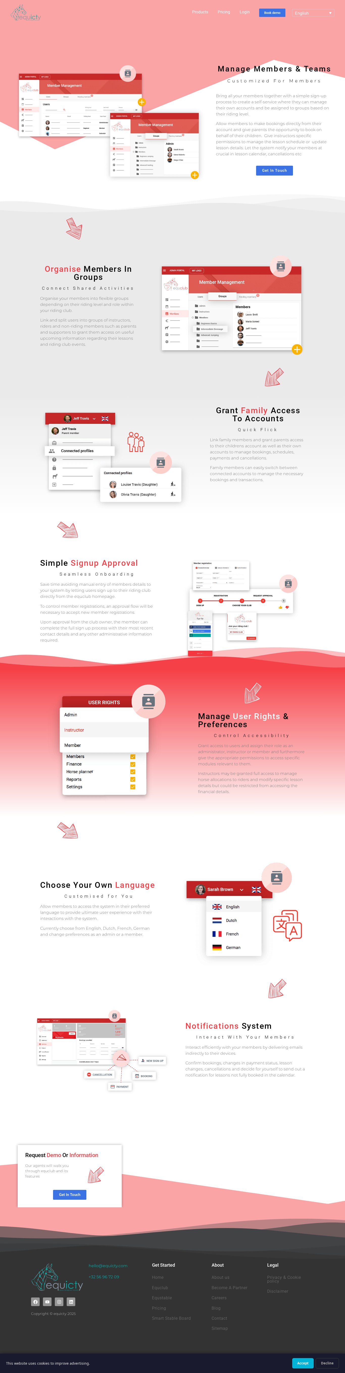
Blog (216, 1308)
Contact (219, 1318)
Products (200, 12)
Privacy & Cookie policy (284, 1279)
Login (245, 12)
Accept (303, 1363)
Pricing (224, 12)
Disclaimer (277, 1291)
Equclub (160, 1287)
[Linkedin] (71, 1301)
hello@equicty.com (108, 1265)
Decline (327, 1363)
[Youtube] (47, 1301)
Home (158, 1277)
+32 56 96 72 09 (104, 1276)
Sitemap (220, 1328)
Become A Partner (230, 1287)
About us (221, 1277)
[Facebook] (35, 1301)
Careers (219, 1297)
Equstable (162, 1297)
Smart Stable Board (171, 1318)
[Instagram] (59, 1301)
